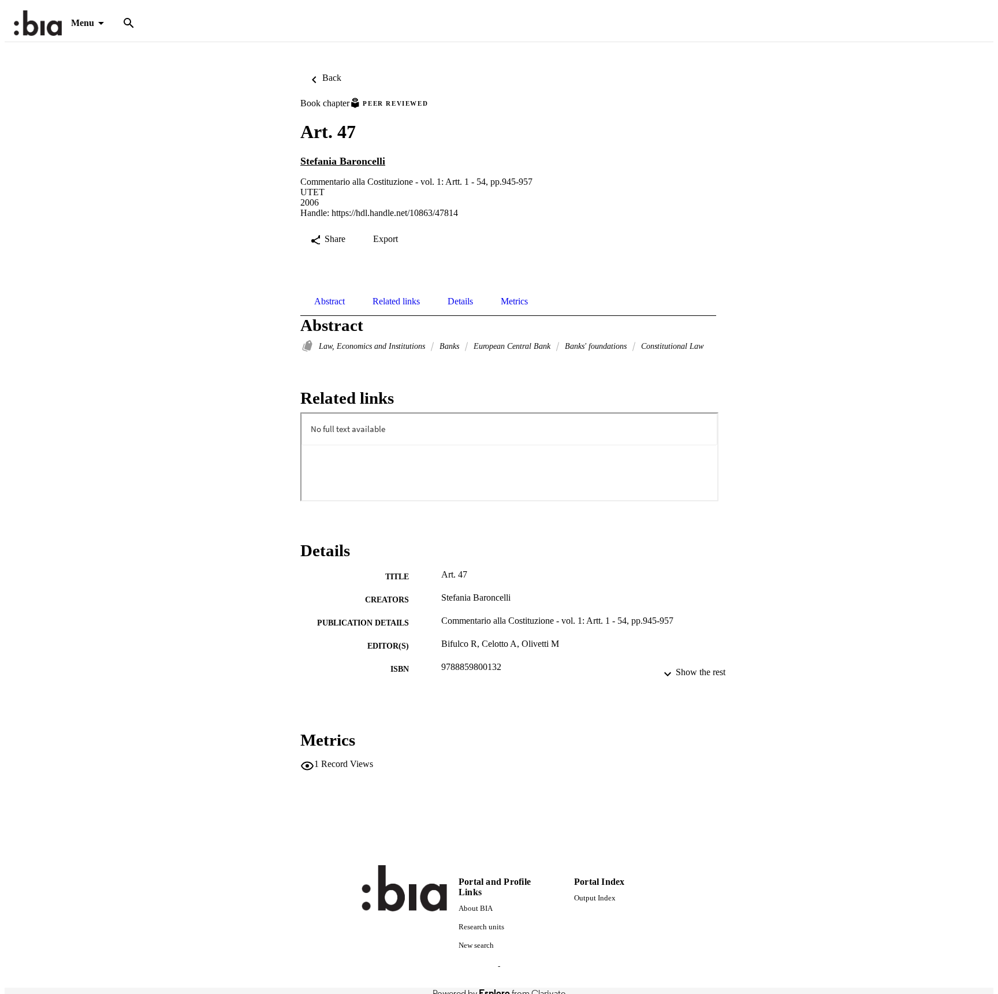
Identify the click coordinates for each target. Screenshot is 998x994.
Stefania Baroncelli (342, 161)
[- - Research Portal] (38, 23)
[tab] (329, 301)
